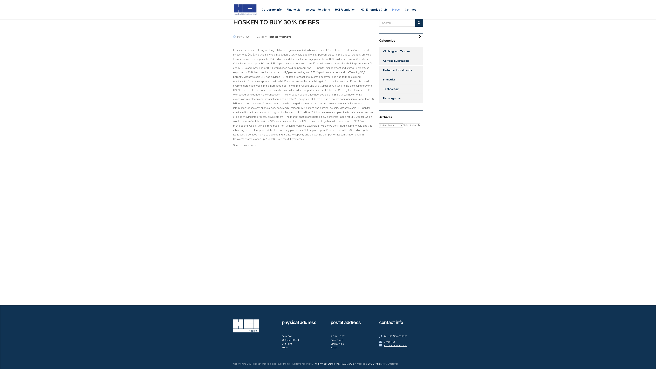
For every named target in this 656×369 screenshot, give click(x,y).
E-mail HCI (389, 341)
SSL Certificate (376, 363)
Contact (410, 9)
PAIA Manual (347, 363)
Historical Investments (397, 70)
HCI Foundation (345, 9)
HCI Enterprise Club (374, 9)
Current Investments (396, 60)
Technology (391, 89)
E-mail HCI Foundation (395, 345)
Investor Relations (318, 9)
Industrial (389, 79)
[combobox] (411, 125)
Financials (293, 9)
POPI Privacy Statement (326, 363)
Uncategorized (392, 98)
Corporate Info (272, 9)
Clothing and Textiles (396, 51)
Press (396, 9)
